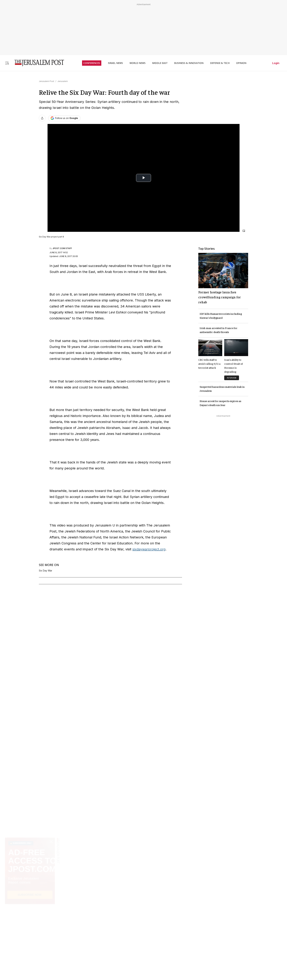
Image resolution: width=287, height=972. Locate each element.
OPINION (241, 63)
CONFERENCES (91, 63)
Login (275, 63)
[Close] (243, 230)
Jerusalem (62, 81)
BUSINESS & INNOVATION (188, 63)
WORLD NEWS (137, 63)
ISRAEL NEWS (115, 63)
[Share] (42, 118)
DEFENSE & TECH (220, 63)
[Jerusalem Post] (37, 63)
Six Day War (45, 570)
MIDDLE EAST (160, 63)
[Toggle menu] (7, 63)
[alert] (30, 934)
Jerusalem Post (46, 81)
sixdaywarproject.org (148, 549)
